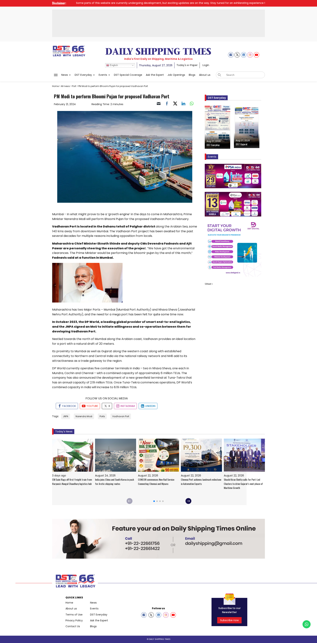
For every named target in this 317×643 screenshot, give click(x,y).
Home (69, 602)
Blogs (93, 626)
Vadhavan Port (120, 416)
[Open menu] (55, 75)
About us (71, 608)
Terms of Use (74, 614)
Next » (210, 283)
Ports (102, 416)
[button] (66, 75)
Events (94, 608)
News (93, 602)
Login (206, 65)
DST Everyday (98, 614)
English (113, 65)
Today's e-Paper (187, 65)
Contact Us (72, 626)
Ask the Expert (99, 620)
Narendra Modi (84, 416)
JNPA (65, 416)
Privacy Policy (74, 620)
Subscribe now (229, 620)
